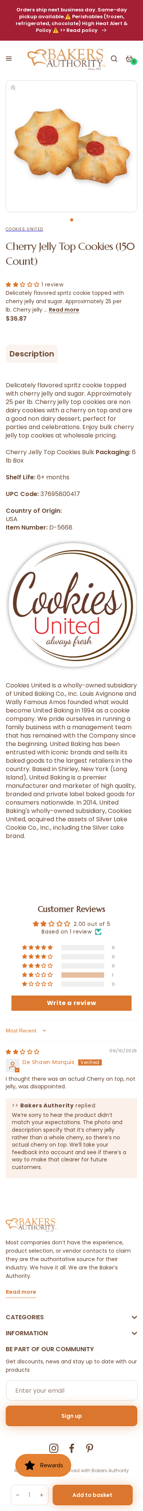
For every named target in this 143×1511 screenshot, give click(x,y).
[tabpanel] (71, 146)
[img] (23, 1052)
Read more (64, 309)
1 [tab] (71, 219)
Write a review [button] (71, 1003)
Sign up (71, 1416)
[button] (9, 58)
